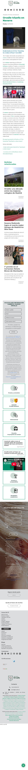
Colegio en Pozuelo (20, 698)
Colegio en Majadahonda (8, 699)
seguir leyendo (20, 446)
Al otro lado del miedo (6, 647)
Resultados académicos (7, 636)
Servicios (3, 634)
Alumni (14, 595)
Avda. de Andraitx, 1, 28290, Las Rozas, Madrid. (15, 693)
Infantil (3, 631)
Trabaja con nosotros (6, 624)
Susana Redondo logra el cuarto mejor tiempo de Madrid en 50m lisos (14, 226)
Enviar (13, 331)
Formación (3, 632)
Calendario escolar (5, 617)
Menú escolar (4, 614)
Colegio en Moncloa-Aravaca (9, 702)
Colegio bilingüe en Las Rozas (16, 697)
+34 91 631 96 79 (15, 687)
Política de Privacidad (17, 715)
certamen (5, 57)
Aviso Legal (8, 715)
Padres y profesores (6, 645)
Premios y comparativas (13, 14)
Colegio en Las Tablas (8, 701)
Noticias (3, 620)
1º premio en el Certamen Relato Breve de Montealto (13, 269)
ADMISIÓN (6, 628)
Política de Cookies (14, 716)
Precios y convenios (6, 635)
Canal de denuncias (14, 720)
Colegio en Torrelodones (20, 702)
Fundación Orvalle (14, 605)
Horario (3, 618)
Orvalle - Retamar (5, 621)
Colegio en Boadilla (7, 703)
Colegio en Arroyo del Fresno (20, 699)
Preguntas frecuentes (6, 639)
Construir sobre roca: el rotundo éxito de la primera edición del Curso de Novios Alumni (13, 443)
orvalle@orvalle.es (15, 689)
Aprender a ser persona (6, 648)
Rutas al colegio (5, 615)
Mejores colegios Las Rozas (9, 698)
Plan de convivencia (14, 717)
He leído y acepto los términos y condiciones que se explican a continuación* (13, 326)
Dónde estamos (5, 625)
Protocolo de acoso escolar (14, 719)
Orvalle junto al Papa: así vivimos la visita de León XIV (13, 452)
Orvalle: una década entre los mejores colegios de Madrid (13, 191)
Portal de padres (5, 622)
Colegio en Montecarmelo (18, 701)
